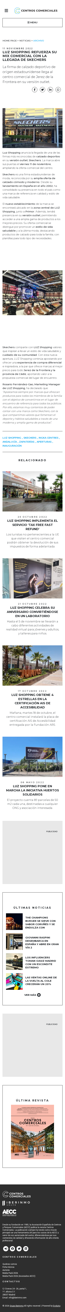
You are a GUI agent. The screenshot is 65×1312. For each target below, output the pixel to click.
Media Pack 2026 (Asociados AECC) (18, 1276)
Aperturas (44, 441)
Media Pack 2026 (10, 1273)
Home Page (9, 40)
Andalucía (9, 441)
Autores (6, 1270)
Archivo (38, 40)
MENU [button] (34, 22)
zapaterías (26, 441)
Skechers (30, 437)
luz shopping (11, 437)
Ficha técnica (8, 1267)
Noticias (25, 40)
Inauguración (12, 445)
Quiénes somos (9, 1264)
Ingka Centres (48, 437)
